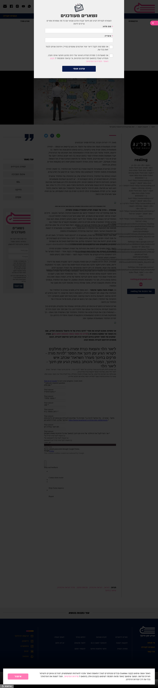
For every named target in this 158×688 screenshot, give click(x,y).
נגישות (8, 686)
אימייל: (107, 36)
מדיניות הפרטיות (71, 676)
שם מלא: (107, 26)
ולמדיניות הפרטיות (94, 61)
